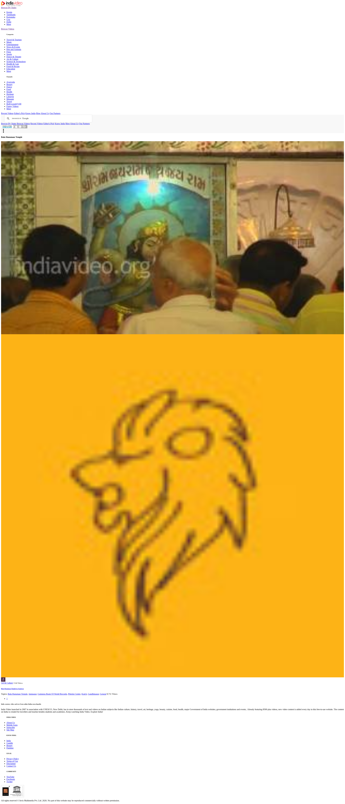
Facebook (10, 779)
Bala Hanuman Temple (17, 694)
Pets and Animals (13, 49)
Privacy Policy (12, 759)
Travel (9, 101)
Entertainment (12, 44)
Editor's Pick (19, 113)
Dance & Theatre (13, 57)
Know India (30, 113)
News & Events (13, 47)
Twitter (9, 782)
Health (9, 92)
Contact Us (11, 766)
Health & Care (12, 64)
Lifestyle (10, 96)
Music (9, 42)
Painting (9, 748)
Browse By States (8, 7)
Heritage (10, 94)
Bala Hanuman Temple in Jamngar (12, 688)
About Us (45, 113)
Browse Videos (7, 29)
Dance (9, 87)
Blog (38, 113)
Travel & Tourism (14, 40)
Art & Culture (12, 59)
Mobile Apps (12, 725)
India (8, 741)
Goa (8, 19)
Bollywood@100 (13, 104)
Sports (9, 54)
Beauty (9, 84)
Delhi (8, 22)
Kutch (84, 694)
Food (8, 89)
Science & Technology (16, 61)
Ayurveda (10, 82)
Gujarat (103, 694)
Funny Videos (12, 106)
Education (10, 69)
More (8, 24)
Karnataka (10, 17)
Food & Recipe (13, 66)
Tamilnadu (10, 14)
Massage (10, 99)
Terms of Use (12, 761)
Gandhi (9, 743)
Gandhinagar (93, 694)
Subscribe (10, 727)
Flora (8, 52)
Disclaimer (11, 763)
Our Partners (55, 113)
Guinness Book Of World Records (52, 694)
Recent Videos (7, 113)
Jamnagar (33, 694)
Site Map (10, 730)
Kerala (9, 12)
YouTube (10, 777)
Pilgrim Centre (74, 694)
